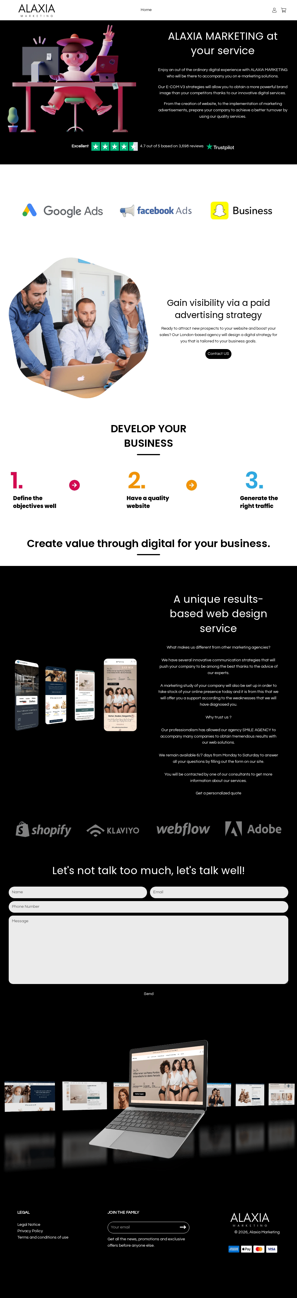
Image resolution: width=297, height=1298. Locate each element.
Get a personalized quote (218, 793)
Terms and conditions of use (42, 1237)
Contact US (218, 354)
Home (146, 10)
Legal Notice (28, 1225)
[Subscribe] (183, 1227)
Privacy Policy (30, 1231)
